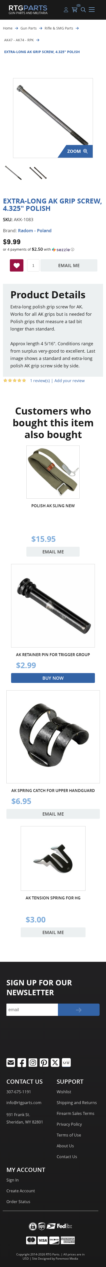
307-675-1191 (18, 1091)
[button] (53, 249)
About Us (65, 1146)
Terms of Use (69, 1135)
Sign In (12, 1180)
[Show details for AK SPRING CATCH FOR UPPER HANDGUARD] (53, 737)
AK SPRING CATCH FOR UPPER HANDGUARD (53, 790)
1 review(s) (40, 380)
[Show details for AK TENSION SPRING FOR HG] (53, 858)
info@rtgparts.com (23, 1102)
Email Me (69, 265)
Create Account (20, 1191)
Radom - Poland (35, 230)
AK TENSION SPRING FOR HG (53, 898)
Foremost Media (67, 1258)
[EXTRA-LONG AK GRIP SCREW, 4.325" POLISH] (13, 173)
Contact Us (67, 1156)
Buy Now (53, 678)
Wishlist (64, 1091)
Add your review (69, 380)
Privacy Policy (69, 1124)
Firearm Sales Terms (75, 1113)
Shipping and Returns (77, 1102)
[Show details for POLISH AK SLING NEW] (53, 472)
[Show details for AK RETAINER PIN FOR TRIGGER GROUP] (53, 605)
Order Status (18, 1201)
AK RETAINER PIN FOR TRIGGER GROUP (53, 654)
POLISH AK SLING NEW (53, 505)
